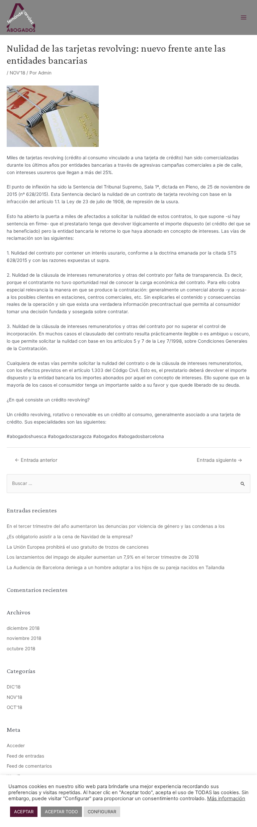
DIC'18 (13, 687)
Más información (226, 798)
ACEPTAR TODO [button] (61, 811)
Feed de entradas (25, 756)
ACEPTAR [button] (23, 811)
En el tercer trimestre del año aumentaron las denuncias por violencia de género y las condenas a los (116, 526)
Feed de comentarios (29, 766)
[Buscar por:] (128, 483)
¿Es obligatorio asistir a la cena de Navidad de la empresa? (70, 536)
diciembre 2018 (23, 628)
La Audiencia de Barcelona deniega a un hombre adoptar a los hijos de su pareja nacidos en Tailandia (116, 567)
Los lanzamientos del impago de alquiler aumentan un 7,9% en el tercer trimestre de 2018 (103, 557)
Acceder (16, 745)
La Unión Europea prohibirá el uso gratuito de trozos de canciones (78, 547)
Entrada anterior (36, 460)
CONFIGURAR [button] (102, 811)
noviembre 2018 (24, 638)
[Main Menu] (244, 17)
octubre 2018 (21, 648)
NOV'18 (17, 72)
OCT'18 (14, 707)
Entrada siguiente (219, 460)
